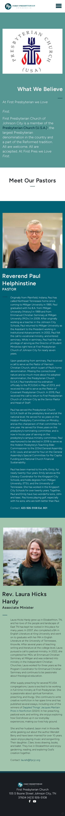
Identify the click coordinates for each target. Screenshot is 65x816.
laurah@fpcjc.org (30, 760)
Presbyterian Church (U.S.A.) (25, 128)
